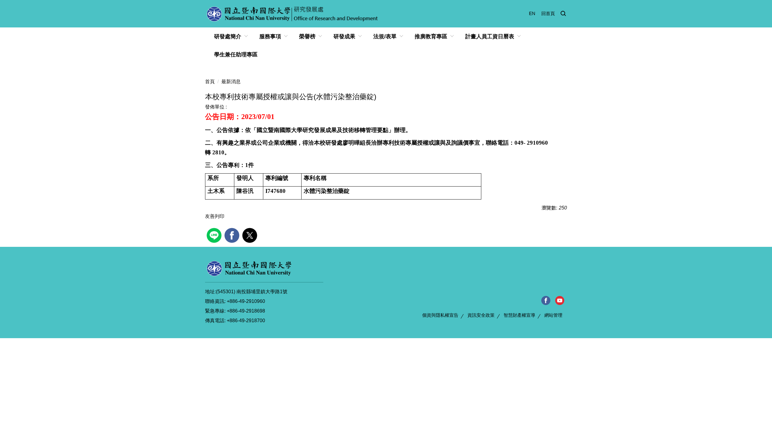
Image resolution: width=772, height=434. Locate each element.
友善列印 (214, 216)
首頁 (210, 81)
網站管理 (553, 315)
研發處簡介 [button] (227, 36)
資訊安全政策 (481, 315)
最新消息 (231, 81)
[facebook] (232, 234)
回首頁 (548, 13)
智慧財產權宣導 (519, 315)
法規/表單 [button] (385, 36)
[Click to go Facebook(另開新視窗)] (545, 300)
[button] (563, 13)
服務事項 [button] (270, 36)
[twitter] (250, 234)
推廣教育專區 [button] (431, 36)
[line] (215, 234)
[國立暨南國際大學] (249, 268)
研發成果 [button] (344, 36)
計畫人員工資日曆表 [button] (489, 36)
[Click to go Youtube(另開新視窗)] (560, 300)
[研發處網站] (293, 14)
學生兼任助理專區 (236, 55)
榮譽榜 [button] (307, 36)
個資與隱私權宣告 (440, 315)
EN (532, 13)
